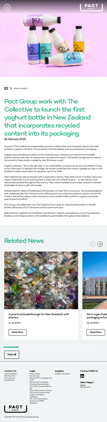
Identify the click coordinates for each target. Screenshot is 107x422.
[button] (100, 244)
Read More (17, 332)
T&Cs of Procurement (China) (41, 390)
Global (82, 385)
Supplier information (62, 374)
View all (11, 354)
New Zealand (85, 387)
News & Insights (20, 88)
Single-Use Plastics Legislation (37, 396)
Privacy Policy (35, 374)
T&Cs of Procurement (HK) (39, 392)
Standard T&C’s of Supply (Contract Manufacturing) (39, 383)
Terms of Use (34, 376)
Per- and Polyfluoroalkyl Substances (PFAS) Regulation (38, 401)
